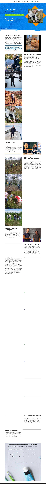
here (11, 150)
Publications (27, 1)
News (24, 1)
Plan (21, 1)
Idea (16, 1)
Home (14, 1)
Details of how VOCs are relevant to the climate (13, 153)
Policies (38, 1)
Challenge (19, 1)
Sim (30, 1)
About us (32, 1)
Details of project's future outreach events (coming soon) (14, 14)
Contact (36, 1)
